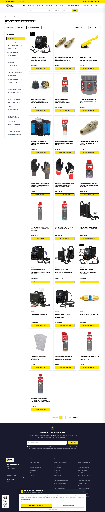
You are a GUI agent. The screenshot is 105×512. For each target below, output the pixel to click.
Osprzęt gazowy (58, 478)
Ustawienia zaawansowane (29, 502)
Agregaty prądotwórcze (60, 462)
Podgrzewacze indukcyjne (61, 480)
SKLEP (23, 5)
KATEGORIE (61, 5)
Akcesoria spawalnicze (84, 462)
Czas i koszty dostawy (35, 465)
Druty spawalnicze (59, 472)
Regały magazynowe (59, 486)
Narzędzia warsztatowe (84, 475)
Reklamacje (33, 470)
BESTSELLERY (49, 5)
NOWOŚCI (31, 5)
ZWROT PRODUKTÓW (73, 5)
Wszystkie (11, 38)
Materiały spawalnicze (84, 472)
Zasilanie (20, 27)
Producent (10, 27)
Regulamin (33, 472)
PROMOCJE (40, 5)
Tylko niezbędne (68, 505)
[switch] (5, 506)
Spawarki (80, 486)
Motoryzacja (57, 475)
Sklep (15, 16)
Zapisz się (73, 442)
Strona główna (8, 16)
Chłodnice (57, 470)
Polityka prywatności (35, 467)
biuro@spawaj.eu (14, 481)
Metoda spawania (34, 27)
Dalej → (75, 417)
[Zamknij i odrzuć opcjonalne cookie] (83, 491)
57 (70, 417)
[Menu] (8, 496)
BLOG (85, 1)
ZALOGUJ (95, 5)
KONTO (97, 1)
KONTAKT (91, 1)
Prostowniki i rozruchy (83, 480)
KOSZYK (85, 5)
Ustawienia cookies (35, 478)
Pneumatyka (81, 478)
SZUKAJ (75, 10)
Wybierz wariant (65, 110)
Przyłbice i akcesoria (83, 483)
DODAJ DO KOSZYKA (41, 68)
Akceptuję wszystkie (36, 505)
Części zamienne (82, 470)
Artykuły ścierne (82, 465)
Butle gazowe (57, 467)
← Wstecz (55, 417)
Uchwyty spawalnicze (83, 488)
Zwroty (32, 475)
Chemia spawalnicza (83, 467)
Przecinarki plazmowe (60, 483)
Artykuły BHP (57, 465)
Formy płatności (34, 462)
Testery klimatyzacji (59, 488)
